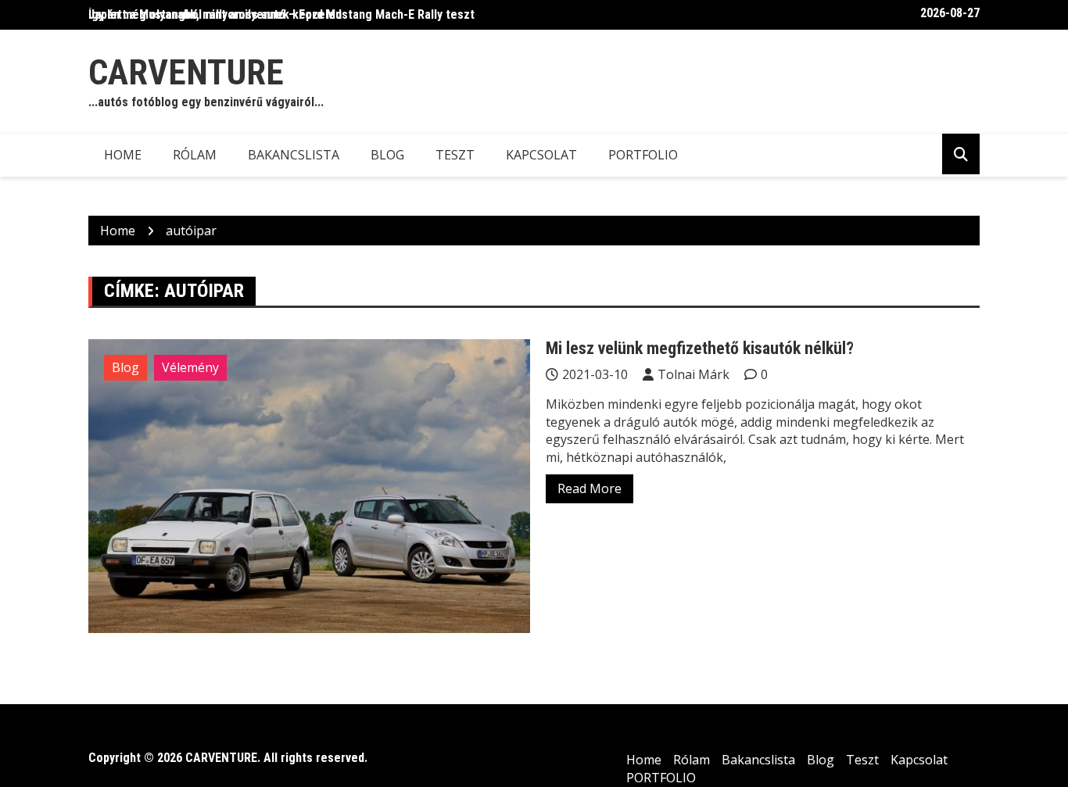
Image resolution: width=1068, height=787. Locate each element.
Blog (387, 154)
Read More (589, 488)
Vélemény (190, 367)
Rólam (195, 154)
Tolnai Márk (693, 374)
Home (123, 154)
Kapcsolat (541, 154)
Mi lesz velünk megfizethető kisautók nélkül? (700, 348)
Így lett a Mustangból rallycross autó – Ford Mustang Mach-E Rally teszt (281, 14)
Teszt (455, 154)
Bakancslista (293, 154)
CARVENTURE (186, 72)
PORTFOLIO (643, 154)
